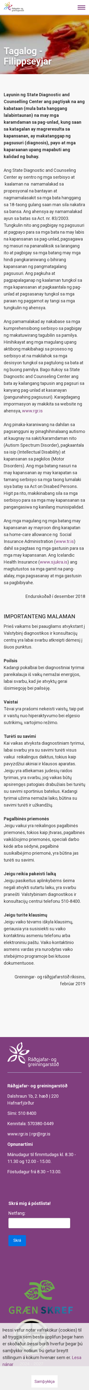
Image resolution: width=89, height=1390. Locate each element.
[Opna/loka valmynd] (81, 7)
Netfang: (16, 1213)
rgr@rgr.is (40, 1133)
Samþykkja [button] (44, 1381)
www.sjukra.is (53, 562)
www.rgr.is (32, 410)
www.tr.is (65, 541)
